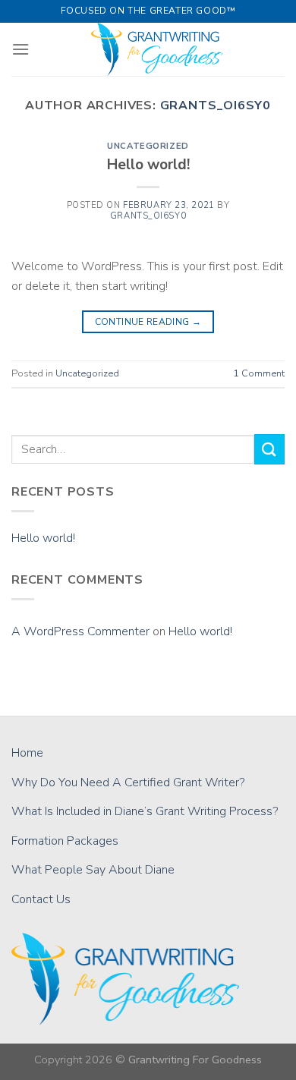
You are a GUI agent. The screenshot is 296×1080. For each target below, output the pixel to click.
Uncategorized (147, 146)
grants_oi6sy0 (215, 105)
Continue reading (148, 322)
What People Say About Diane (93, 869)
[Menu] (20, 49)
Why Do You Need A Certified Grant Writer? (127, 782)
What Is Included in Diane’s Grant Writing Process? (144, 811)
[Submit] (269, 449)
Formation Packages (64, 841)
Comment (259, 373)
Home (27, 753)
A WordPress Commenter (80, 631)
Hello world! (148, 165)
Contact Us (41, 899)
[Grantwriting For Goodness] (156, 49)
